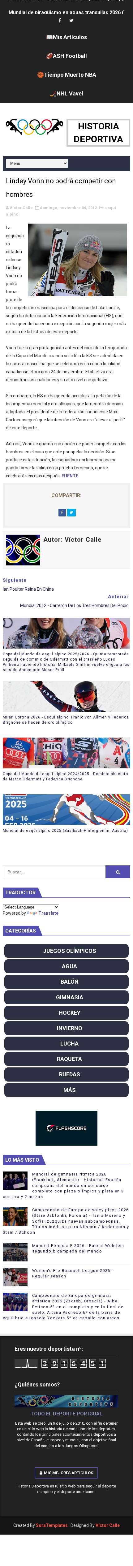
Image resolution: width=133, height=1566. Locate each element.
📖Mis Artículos (66, 37)
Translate (48, 913)
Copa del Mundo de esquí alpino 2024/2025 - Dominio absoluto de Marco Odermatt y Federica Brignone (65, 776)
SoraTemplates (52, 1525)
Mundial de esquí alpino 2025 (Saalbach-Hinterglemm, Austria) (65, 830)
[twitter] (71, 21)
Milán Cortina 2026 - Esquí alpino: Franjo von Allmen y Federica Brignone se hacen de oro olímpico (66, 720)
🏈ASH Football (66, 56)
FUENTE (70, 475)
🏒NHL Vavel (66, 93)
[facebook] (59, 21)
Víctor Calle (108, 1525)
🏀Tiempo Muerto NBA (66, 74)
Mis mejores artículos (68, 1473)
